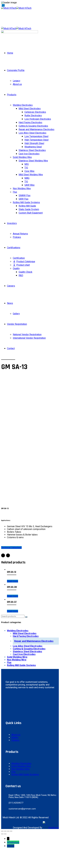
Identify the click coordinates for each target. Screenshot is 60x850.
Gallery (16, 313)
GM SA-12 (11, 571)
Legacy (16, 81)
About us (17, 84)
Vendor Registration (17, 324)
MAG (26, 178)
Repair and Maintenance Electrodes (36, 129)
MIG (26, 164)
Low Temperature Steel (36, 136)
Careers (11, 286)
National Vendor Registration (27, 334)
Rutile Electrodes (33, 115)
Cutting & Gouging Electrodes (33, 126)
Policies (17, 237)
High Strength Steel (34, 143)
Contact (11, 348)
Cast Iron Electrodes (29, 154)
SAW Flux (23, 199)
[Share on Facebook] (3, 555)
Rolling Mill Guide (27, 206)
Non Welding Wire (22, 188)
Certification (19, 258)
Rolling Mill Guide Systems (26, 202)
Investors (12, 223)
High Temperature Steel (36, 140)
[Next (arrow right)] (5, 833)
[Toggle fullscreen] (8, 831)
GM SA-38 (12, 586)
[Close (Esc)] (2, 831)
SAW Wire (29, 185)
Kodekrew (53, 827)
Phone (10, 846)
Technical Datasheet (11, 547)
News (10, 303)
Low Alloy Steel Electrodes (32, 133)
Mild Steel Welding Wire (31, 174)
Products (11, 94)
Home (10, 53)
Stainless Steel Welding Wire (33, 160)
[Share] (5, 831)
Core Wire (29, 171)
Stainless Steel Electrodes (32, 150)
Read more (12, 581)
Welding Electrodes (23, 105)
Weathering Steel (33, 147)
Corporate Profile (15, 70)
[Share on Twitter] (8, 555)
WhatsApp (13, 842)
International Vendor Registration (29, 338)
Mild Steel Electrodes (30, 108)
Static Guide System (29, 209)
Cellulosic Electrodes (35, 112)
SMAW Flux (24, 195)
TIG (26, 167)
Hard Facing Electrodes (30, 122)
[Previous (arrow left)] (2, 833)
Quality (16, 268)
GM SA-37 (12, 601)
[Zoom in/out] (11, 831)
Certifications (13, 247)
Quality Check (25, 272)
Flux (15, 192)
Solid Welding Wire (22, 157)
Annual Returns (20, 233)
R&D (21, 275)
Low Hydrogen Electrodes (37, 119)
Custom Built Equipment (31, 213)
